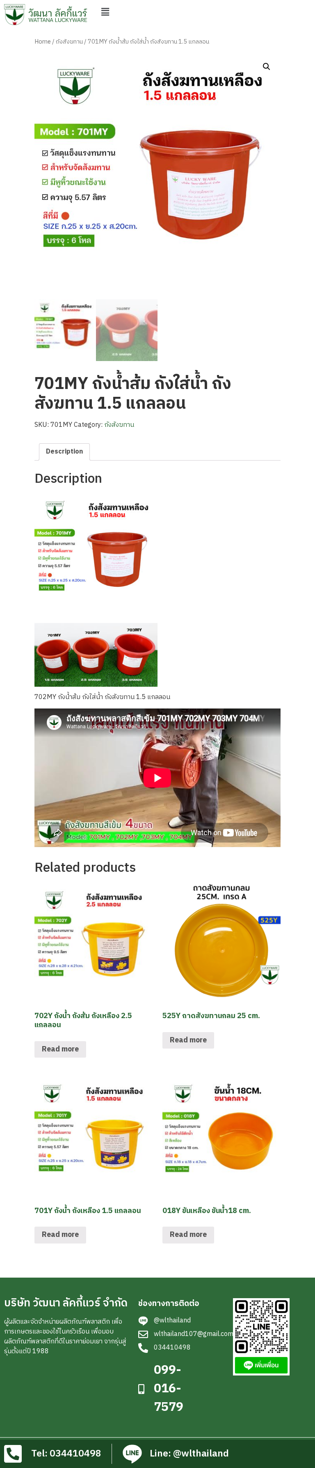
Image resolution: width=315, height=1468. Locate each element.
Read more (60, 1049)
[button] (105, 12)
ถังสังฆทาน (69, 42)
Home (42, 42)
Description (64, 451)
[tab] (64, 452)
